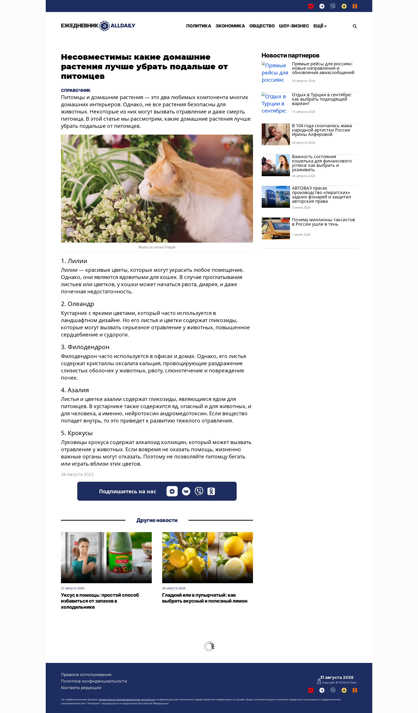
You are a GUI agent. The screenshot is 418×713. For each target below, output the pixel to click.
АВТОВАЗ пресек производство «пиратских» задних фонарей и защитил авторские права (321, 194)
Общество (262, 26)
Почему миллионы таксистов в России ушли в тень (323, 222)
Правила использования (86, 674)
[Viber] (332, 5)
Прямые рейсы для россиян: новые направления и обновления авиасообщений (323, 68)
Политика (198, 26)
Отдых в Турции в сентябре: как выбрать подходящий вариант (322, 99)
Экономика (230, 26)
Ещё (319, 26)
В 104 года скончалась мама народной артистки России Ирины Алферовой (322, 130)
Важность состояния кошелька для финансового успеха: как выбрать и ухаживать (322, 163)
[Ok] (355, 5)
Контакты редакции (81, 687)
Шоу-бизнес (294, 26)
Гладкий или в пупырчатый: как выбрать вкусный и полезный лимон (205, 598)
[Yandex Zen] (344, 5)
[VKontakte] (310, 5)
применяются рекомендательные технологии (126, 699)
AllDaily (98, 25)
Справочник (76, 90)
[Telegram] (321, 5)
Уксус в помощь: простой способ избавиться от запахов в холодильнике (100, 601)
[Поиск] (354, 26)
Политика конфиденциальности (94, 681)
